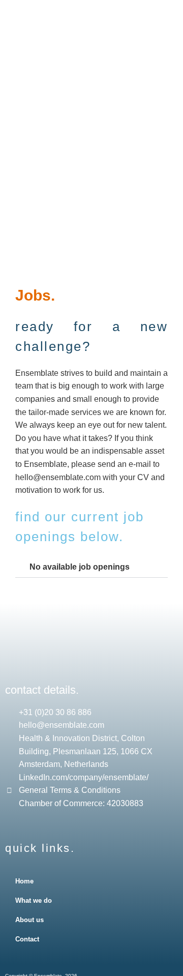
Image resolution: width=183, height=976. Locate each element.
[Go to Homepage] (95, 38)
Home (24, 881)
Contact (27, 939)
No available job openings (79, 567)
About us (29, 920)
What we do (33, 900)
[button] (95, 81)
